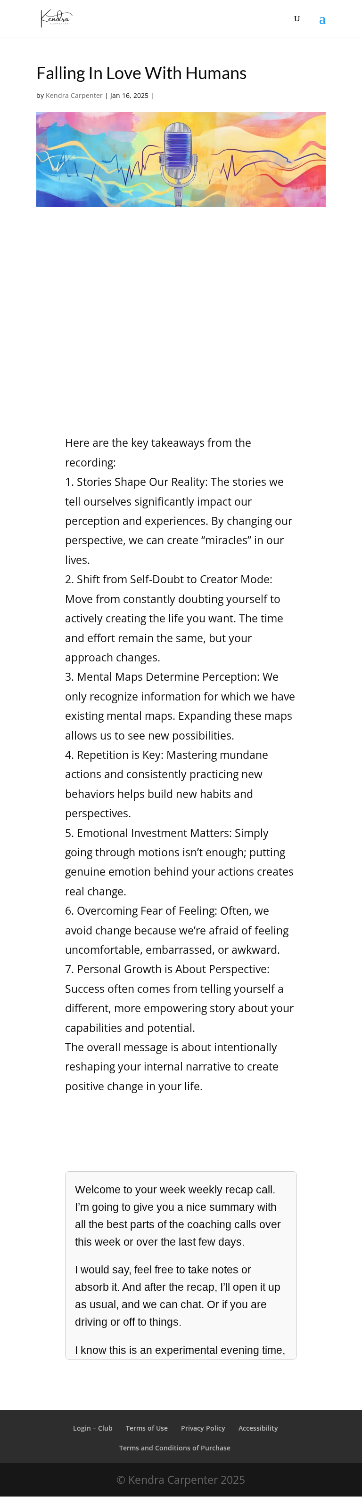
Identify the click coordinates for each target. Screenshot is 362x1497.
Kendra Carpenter (74, 95)
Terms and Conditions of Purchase (175, 1447)
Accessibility (258, 1428)
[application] (181, 327)
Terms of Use (147, 1428)
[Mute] (266, 327)
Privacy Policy (203, 1428)
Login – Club (93, 1428)
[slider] (156, 327)
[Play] (69, 326)
